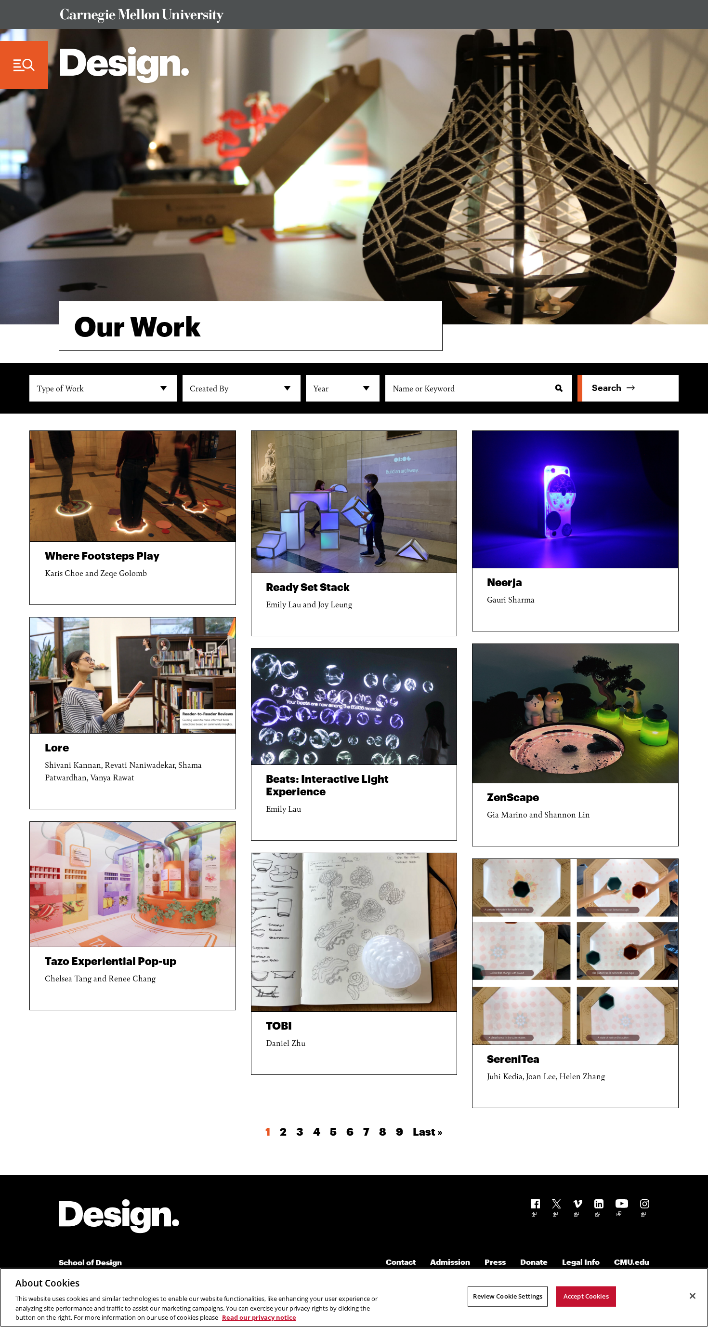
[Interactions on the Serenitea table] (575, 952)
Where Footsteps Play (102, 555)
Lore (57, 747)
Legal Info (581, 1261)
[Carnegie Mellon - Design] (119, 1217)
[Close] (692, 1296)
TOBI (279, 1025)
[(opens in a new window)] (535, 1209)
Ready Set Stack (308, 586)
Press (495, 1261)
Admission (450, 1261)
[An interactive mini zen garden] (575, 713)
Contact (401, 1261)
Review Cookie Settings (507, 1296)
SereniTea (513, 1058)
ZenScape (513, 797)
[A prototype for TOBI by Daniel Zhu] (354, 932)
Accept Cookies (586, 1296)
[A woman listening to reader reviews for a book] (133, 675)
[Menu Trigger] (24, 65)
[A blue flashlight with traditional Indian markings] (575, 499)
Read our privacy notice (259, 1317)
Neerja (504, 582)
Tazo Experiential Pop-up (110, 960)
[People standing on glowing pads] (133, 486)
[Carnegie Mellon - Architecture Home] (124, 65)
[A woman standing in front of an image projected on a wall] (354, 706)
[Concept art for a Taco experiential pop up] (133, 884)
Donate (534, 1261)
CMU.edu (631, 1261)
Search (606, 387)
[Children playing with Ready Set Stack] (354, 502)
